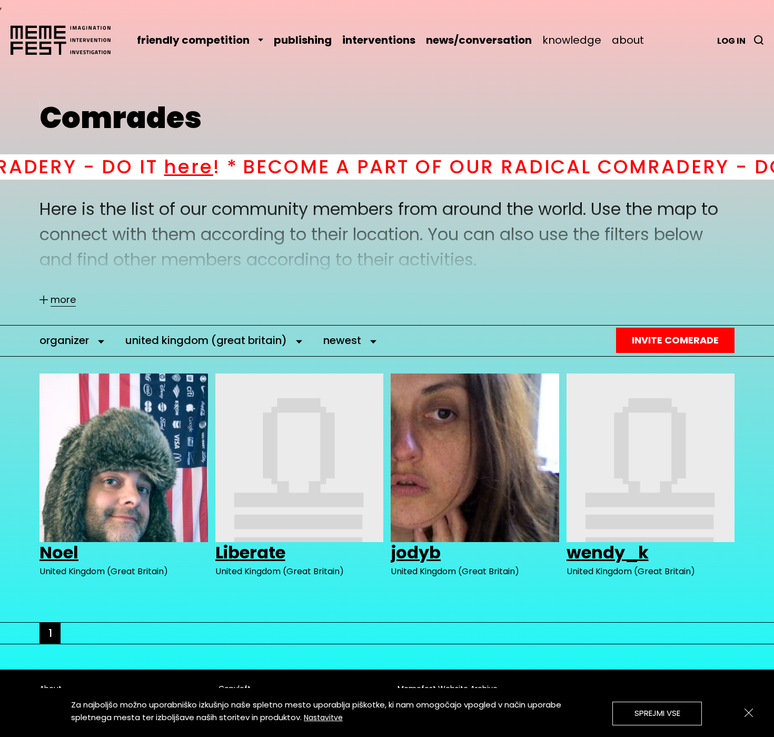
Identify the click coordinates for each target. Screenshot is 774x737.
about (628, 40)
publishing (303, 40)
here (120, 166)
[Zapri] (748, 712)
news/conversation (479, 40)
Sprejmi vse (657, 713)
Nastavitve (323, 717)
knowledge (571, 40)
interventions (378, 40)
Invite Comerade (675, 340)
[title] (758, 40)
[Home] (66, 40)
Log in (731, 41)
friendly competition (193, 40)
